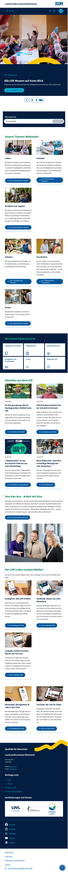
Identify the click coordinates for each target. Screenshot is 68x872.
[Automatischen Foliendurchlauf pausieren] (26, 100)
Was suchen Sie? (10, 117)
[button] (50, 11)
